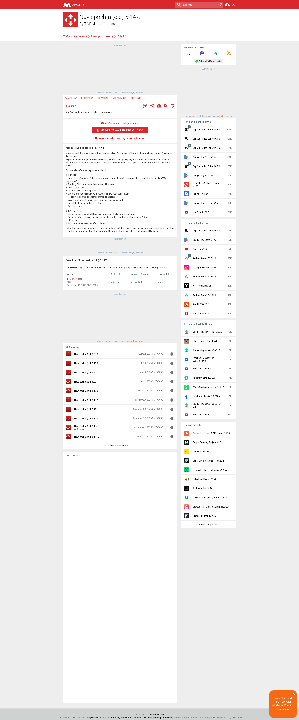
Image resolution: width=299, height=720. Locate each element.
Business (71, 106)
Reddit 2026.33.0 (201, 304)
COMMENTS (136, 98)
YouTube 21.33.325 (202, 414)
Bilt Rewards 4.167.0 (203, 488)
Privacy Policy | (98, 717)
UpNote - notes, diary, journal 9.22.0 (210, 497)
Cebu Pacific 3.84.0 (202, 451)
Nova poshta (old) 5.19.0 (86, 418)
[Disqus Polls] (120, 499)
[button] (145, 106)
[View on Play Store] (159, 106)
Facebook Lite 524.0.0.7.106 (206, 396)
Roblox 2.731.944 (201, 194)
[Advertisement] (120, 69)
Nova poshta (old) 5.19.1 (86, 409)
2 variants (81, 429)
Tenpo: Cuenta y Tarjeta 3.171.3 (208, 442)
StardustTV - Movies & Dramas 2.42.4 (211, 507)
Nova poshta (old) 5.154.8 (86, 426)
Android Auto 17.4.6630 (204, 295)
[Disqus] (120, 580)
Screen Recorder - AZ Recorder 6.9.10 (211, 433)
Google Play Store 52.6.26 (205, 203)
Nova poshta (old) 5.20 (85, 381)
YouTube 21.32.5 (201, 212)
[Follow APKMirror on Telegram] (215, 54)
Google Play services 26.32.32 (207, 332)
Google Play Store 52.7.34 (205, 175)
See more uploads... (120, 445)
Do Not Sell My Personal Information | (124, 717)
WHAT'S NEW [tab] (71, 98)
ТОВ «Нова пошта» (100, 24)
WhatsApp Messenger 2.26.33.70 (209, 387)
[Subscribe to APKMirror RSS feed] (229, 54)
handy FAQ (124, 267)
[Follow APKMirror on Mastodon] (202, 54)
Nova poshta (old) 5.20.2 (86, 363)
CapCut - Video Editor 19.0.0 (206, 148)
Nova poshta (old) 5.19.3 (86, 391)
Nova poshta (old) (102, 36)
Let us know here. (156, 714)
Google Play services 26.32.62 (207, 350)
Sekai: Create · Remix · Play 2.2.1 (208, 461)
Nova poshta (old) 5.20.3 (86, 354)
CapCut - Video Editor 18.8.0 (206, 129)
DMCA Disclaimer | (152, 717)
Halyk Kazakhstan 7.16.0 (204, 479)
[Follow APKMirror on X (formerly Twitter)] (188, 54)
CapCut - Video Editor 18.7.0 (206, 166)
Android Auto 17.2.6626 (204, 276)
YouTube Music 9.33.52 (204, 313)
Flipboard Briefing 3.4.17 (204, 516)
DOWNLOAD (103, 98)
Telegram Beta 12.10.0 (204, 378)
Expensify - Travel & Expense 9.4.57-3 (211, 470)
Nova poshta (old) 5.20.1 (86, 372)
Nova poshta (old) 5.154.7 (86, 437)
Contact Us (166, 717)
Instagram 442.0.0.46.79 (204, 267)
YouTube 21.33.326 (202, 368)
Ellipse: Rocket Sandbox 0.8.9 (207, 341)
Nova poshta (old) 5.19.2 (86, 400)
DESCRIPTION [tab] (87, 98)
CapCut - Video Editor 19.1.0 (206, 138)
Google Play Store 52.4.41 (205, 157)
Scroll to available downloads (122, 130)
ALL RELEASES (119, 98)
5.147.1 (73, 279)
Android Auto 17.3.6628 (204, 258)
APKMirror (78, 4)
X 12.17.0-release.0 (202, 286)
